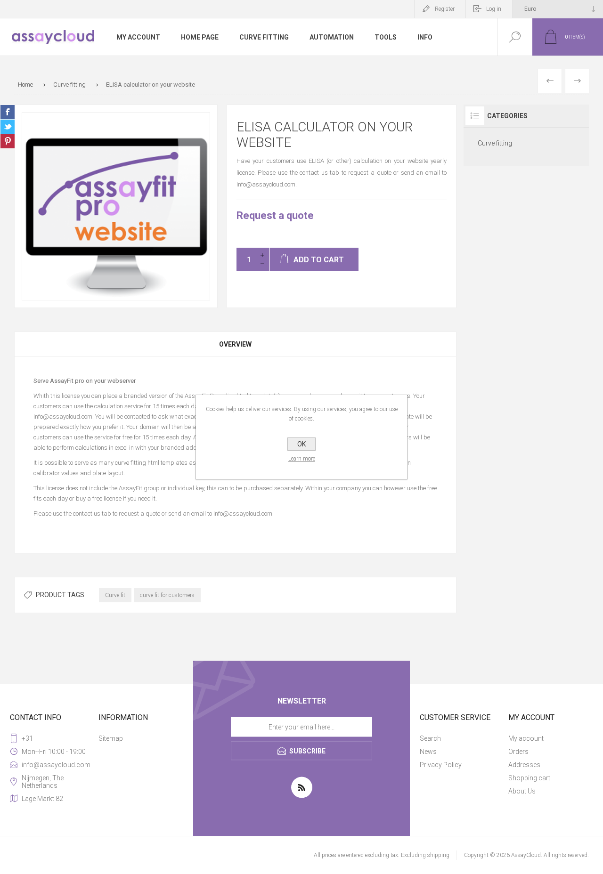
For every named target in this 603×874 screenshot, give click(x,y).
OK (301, 444)
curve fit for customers (167, 595)
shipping (438, 855)
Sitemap (110, 738)
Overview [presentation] (235, 344)
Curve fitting (495, 143)
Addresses (524, 765)
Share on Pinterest (7, 141)
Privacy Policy (441, 765)
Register (445, 9)
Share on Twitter (7, 127)
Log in (493, 9)
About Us (522, 791)
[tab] (235, 344)
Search (430, 738)
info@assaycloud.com (242, 513)
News (428, 751)
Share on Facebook (7, 112)
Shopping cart (529, 778)
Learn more (301, 458)
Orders (518, 751)
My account (526, 738)
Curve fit (115, 595)
